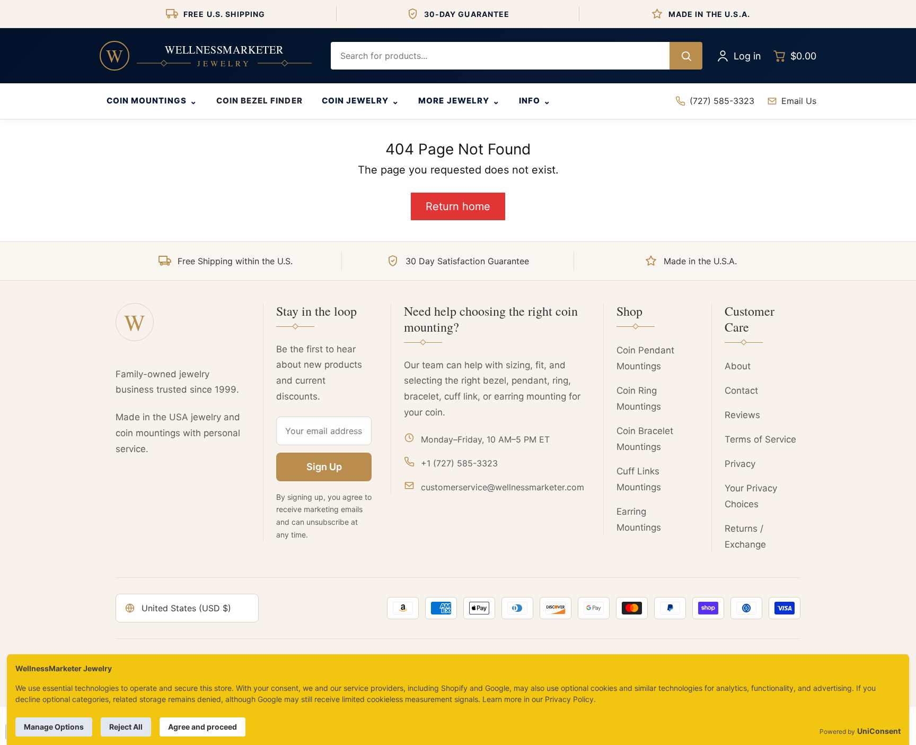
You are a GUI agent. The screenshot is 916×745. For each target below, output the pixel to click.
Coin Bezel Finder (259, 101)
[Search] (686, 56)
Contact (741, 390)
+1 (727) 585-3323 (459, 463)
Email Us (798, 101)
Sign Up (324, 466)
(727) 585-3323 (722, 101)
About (738, 366)
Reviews (742, 415)
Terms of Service (760, 439)
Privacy (740, 463)
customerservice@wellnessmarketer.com (502, 487)
